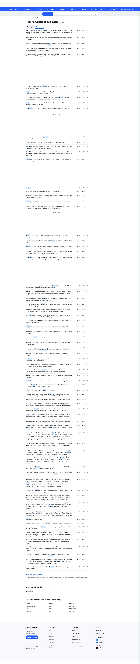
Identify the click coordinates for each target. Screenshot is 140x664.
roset (27, 608)
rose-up (49, 606)
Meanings (30, 27)
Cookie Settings (76, 639)
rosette (49, 611)
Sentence (31, 17)
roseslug (71, 606)
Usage (50, 645)
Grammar (51, 639)
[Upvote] (79, 30)
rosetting (71, 611)
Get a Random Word (32, 637)
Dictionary (51, 630)
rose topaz (50, 603)
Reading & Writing (53, 648)
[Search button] (95, 13)
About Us (74, 630)
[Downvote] (84, 30)
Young (49, 591)
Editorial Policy (76, 636)
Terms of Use (75, 642)
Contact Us (98, 630)
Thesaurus (51, 633)
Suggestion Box (100, 633)
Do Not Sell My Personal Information (77, 646)
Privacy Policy (76, 633)
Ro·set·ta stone (29, 591)
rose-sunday (72, 603)
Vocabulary (52, 642)
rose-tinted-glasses (30, 606)
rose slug (28, 603)
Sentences (46, 14)
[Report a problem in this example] (87, 30)
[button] (112, 9)
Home (27, 17)
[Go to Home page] (12, 9)
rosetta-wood (29, 611)
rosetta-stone (72, 608)
